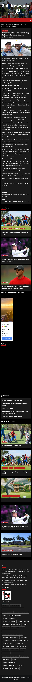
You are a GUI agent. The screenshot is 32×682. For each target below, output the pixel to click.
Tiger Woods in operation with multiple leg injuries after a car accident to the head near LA (15, 287)
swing (14, 659)
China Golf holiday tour (21, 612)
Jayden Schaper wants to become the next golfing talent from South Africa (15, 412)
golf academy (20, 627)
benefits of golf (7, 609)
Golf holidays (6, 640)
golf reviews (5, 30)
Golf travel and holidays (19, 228)
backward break (15, 605)
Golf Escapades (14, 637)
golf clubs (5, 637)
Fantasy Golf (6, 627)
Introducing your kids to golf (10, 656)
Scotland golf (24, 656)
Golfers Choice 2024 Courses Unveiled (12, 416)
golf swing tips (14, 649)
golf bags (13, 631)
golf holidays (5, 496)
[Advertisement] (7, 370)
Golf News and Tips (16, 8)
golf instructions (18, 643)
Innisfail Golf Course (7, 408)
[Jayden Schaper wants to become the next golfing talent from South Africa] (16, 247)
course (4, 615)
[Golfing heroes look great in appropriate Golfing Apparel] (16, 220)
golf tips (11, 228)
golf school (14, 646)
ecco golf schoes (15, 624)
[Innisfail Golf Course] (16, 488)
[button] (2, 20)
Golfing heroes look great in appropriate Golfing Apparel (14, 404)
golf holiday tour (17, 640)
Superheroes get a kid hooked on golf (12, 400)
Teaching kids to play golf (9, 662)
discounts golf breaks (23, 621)
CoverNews (23, 677)
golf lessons (6, 646)
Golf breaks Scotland (8, 634)
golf (13, 627)
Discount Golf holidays (9, 618)
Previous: (15, 194)
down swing (6, 624)
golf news (5, 441)
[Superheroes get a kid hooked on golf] (16, 434)
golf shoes (5, 649)
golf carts (19, 634)
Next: (15, 200)
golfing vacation (7, 643)
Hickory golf (6, 653)
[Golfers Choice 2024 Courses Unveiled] (16, 542)
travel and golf (14, 668)
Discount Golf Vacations (9, 621)
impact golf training (17, 653)
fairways (25, 624)
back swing (5, 605)
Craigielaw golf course (15, 615)
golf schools (23, 646)
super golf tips (6, 659)
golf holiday (24, 637)
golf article (6, 631)
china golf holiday (8, 612)
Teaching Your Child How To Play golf (12, 665)
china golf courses (18, 609)
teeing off (5, 668)
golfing (26, 640)
